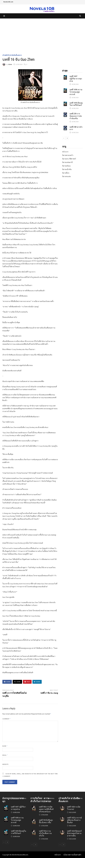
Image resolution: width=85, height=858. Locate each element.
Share (8, 682)
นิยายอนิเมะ (66, 166)
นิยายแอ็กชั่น (67, 169)
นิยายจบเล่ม (66, 176)
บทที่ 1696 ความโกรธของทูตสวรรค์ (76, 91)
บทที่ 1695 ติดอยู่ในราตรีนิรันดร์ (76, 104)
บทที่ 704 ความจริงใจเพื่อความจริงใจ (45, 833)
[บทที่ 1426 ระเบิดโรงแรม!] (62, 807)
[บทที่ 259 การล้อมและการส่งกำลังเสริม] (65, 114)
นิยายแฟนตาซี (67, 162)
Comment (6, 719)
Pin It (28, 682)
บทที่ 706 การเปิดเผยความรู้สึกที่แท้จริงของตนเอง (46, 809)
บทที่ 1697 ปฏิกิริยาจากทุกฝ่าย (76, 78)
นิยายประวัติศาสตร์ (69, 159)
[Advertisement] (42, 34)
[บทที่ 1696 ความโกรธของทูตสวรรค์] (65, 90)
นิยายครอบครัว (67, 155)
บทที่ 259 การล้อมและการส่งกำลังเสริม (76, 116)
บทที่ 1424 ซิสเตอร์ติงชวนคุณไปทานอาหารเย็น (74, 833)
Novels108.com (8, 2)
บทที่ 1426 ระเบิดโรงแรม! (73, 808)
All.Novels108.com (21, 855)
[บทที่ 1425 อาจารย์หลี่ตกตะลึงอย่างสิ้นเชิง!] (62, 818)
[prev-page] (63, 138)
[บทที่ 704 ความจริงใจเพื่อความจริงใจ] (34, 831)
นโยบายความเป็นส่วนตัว (72, 855)
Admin (10, 64)
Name (4, 746)
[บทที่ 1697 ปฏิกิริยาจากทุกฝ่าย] (65, 76)
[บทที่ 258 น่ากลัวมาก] (65, 127)
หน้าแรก (65, 152)
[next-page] (67, 138)
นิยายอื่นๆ (65, 173)
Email (5, 755)
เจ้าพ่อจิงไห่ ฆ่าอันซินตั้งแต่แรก (12, 55)
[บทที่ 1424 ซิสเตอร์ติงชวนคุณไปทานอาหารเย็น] (62, 831)
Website (5, 764)
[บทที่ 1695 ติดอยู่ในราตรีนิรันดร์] (65, 103)
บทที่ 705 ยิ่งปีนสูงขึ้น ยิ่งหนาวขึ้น (46, 821)
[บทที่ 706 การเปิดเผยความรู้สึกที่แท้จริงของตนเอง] (34, 807)
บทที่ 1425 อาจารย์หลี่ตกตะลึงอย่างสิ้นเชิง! (74, 820)
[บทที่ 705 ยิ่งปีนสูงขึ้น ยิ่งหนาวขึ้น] (34, 820)
